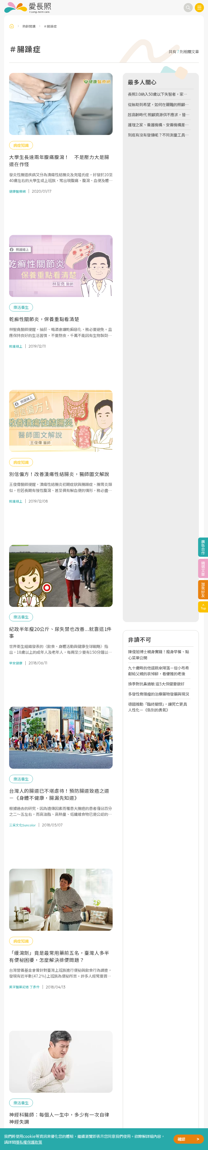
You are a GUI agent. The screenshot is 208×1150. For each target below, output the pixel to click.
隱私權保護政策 (28, 1142)
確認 (181, 1139)
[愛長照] (27, 7)
